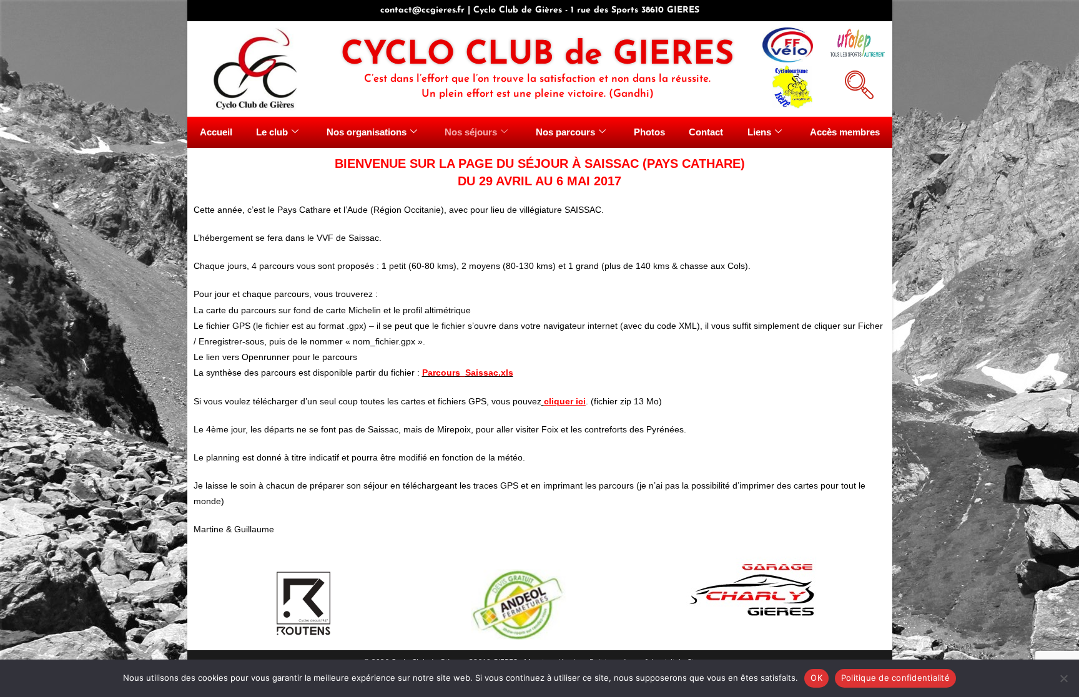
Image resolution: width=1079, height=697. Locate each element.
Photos (649, 132)
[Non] (1063, 678)
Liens (759, 132)
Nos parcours (565, 132)
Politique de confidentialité (895, 678)
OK (816, 678)
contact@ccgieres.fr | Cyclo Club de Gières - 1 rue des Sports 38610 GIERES (539, 10)
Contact (706, 132)
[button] (857, 83)
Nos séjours (471, 132)
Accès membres (845, 132)
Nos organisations (366, 132)
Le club (272, 132)
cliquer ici (565, 401)
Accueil (216, 132)
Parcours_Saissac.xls (467, 373)
